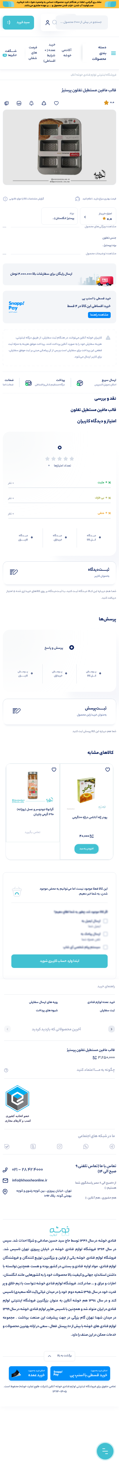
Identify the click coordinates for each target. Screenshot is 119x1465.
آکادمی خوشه (66, 53)
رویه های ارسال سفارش (43, 1002)
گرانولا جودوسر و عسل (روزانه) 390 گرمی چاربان (35, 812)
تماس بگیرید (32, 832)
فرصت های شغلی (33, 53)
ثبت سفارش (107, 1010)
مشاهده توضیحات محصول (101, 254)
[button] (111, 1029)
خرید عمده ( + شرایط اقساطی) (49, 53)
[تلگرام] (112, 1146)
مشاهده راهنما (99, 315)
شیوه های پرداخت (47, 1010)
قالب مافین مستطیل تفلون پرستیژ (91, 1050)
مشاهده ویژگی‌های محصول (100, 227)
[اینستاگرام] (59, 1146)
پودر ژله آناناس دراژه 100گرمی (89, 817)
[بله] (6, 1146)
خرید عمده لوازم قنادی (101, 1002)
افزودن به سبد (86, 849)
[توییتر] (33, 1146)
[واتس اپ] (86, 1146)
